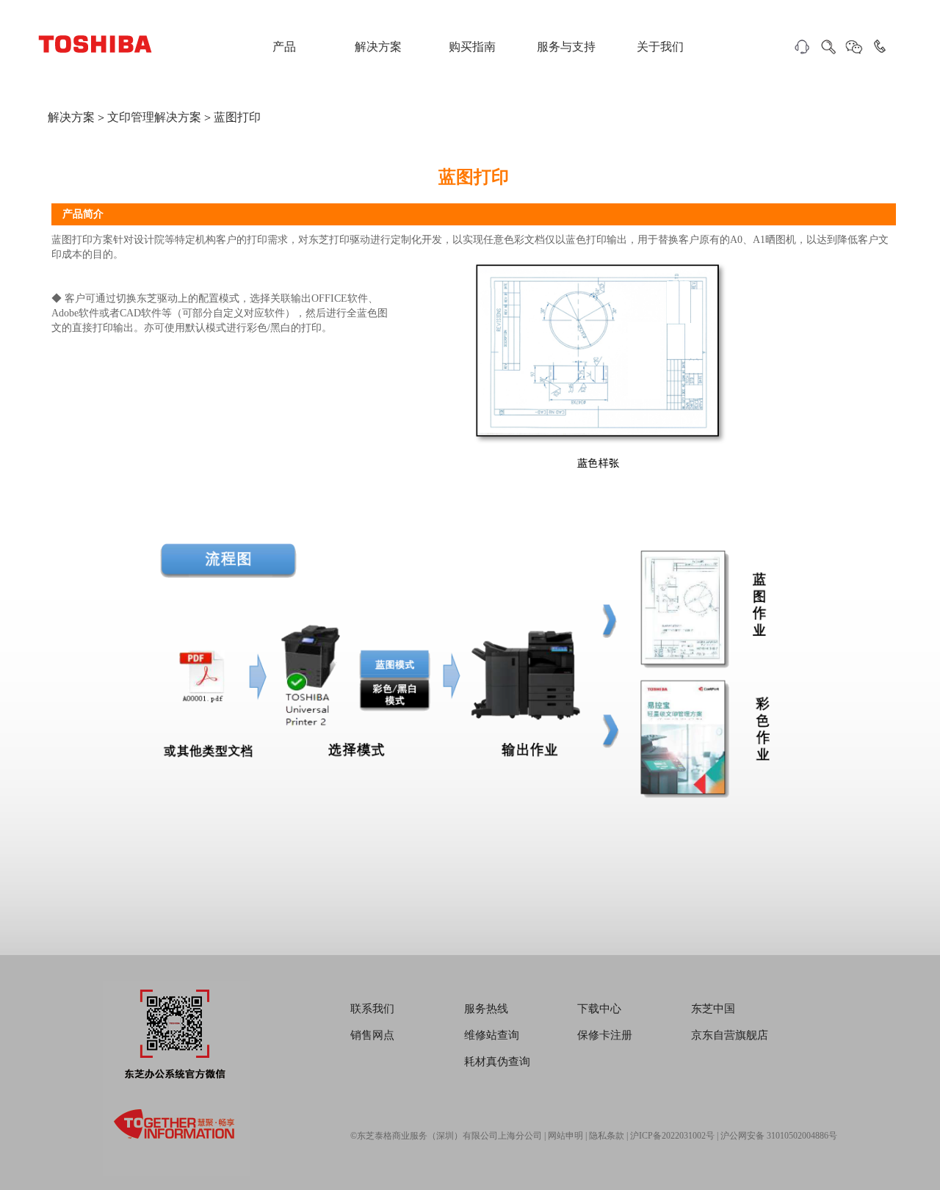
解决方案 (378, 46)
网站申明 (565, 1136)
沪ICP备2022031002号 (672, 1136)
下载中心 (599, 1009)
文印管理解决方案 (154, 117)
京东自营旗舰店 (729, 1035)
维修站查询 (491, 1035)
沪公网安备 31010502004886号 (778, 1136)
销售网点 (372, 1035)
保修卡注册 (604, 1035)
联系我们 (372, 1009)
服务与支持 (566, 46)
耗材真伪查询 (497, 1061)
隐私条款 (606, 1136)
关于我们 (660, 46)
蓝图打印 (237, 117)
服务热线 (486, 1009)
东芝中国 (713, 1009)
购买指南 (472, 46)
